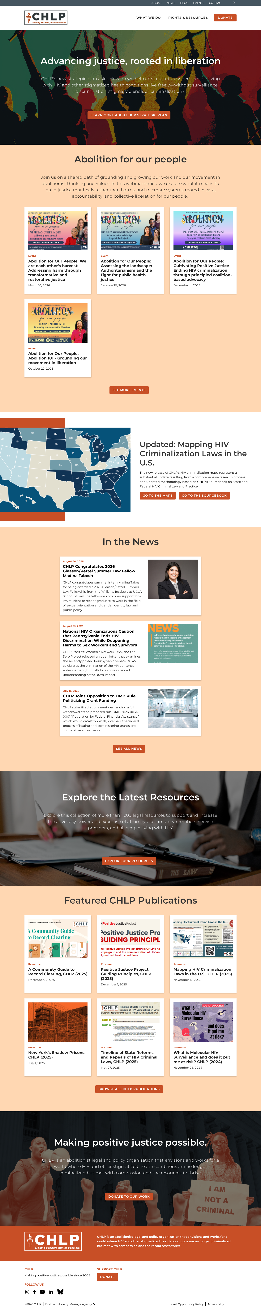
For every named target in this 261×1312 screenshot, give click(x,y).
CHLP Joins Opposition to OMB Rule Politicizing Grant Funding (99, 698)
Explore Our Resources (129, 861)
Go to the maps (158, 495)
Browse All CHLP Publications (129, 1089)
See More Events (129, 390)
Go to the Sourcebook (204, 495)
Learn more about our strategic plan (129, 115)
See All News (129, 749)
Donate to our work (129, 1196)
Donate (107, 1277)
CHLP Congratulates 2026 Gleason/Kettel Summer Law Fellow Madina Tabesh (99, 571)
